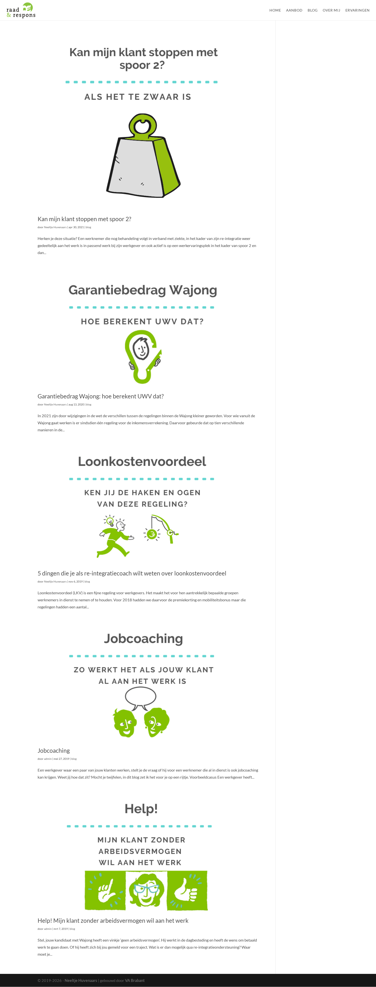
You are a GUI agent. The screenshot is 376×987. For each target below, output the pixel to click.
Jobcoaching (54, 750)
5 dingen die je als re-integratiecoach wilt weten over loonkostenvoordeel (132, 573)
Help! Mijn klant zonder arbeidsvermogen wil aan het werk (113, 920)
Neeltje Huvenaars (55, 227)
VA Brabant (135, 980)
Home (275, 10)
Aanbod (294, 10)
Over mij (331, 10)
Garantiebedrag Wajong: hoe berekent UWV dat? (101, 396)
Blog (313, 10)
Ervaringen (357, 10)
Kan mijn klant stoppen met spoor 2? (84, 218)
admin (48, 758)
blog (88, 227)
